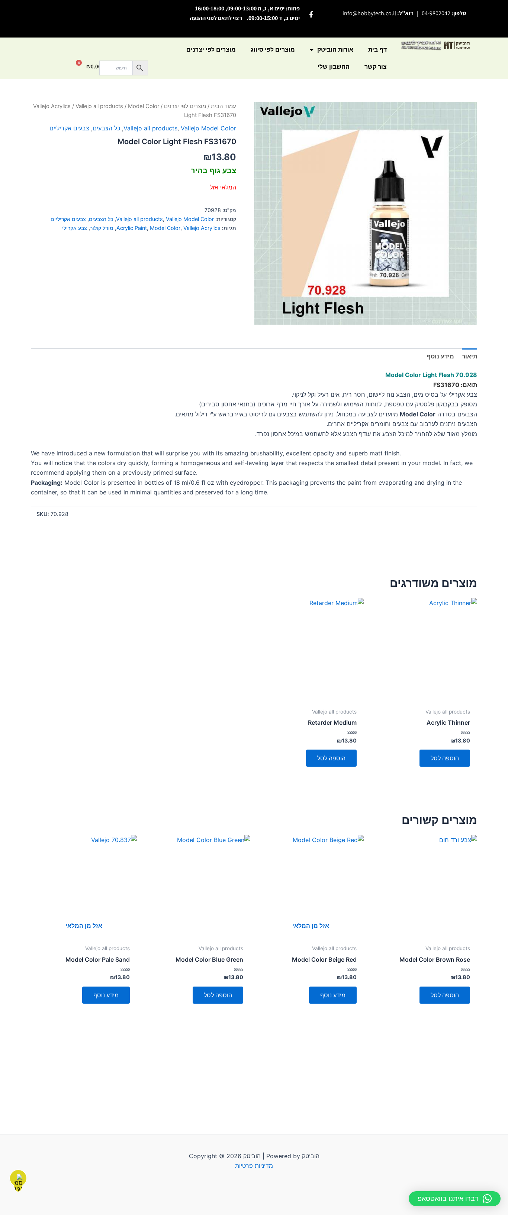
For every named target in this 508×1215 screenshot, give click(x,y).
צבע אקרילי (74, 228)
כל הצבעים (106, 128)
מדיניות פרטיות (254, 1165)
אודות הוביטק (335, 49)
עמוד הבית (223, 106)
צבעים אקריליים (69, 128)
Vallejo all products (99, 106)
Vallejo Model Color (208, 128)
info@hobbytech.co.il (369, 13)
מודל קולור (101, 228)
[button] (455, 1198)
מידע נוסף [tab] (440, 356)
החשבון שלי (334, 67)
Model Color (165, 228)
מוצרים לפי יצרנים (211, 49)
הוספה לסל (445, 758)
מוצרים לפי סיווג (273, 49)
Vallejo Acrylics (52, 106)
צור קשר (375, 67)
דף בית (377, 49)
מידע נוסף (332, 995)
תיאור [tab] (469, 356)
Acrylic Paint (131, 228)
